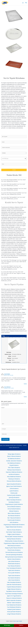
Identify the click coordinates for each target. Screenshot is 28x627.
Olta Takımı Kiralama (14, 467)
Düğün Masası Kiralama (14, 589)
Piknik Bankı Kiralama (14, 563)
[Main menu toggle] (23, 3)
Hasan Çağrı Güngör (17, 621)
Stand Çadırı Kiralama (14, 520)
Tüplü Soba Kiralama (14, 575)
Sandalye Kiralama (14, 502)
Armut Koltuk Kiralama (14, 509)
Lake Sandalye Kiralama (14, 582)
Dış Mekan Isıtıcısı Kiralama (14, 591)
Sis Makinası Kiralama (14, 458)
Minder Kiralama (14, 511)
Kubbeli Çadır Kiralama (14, 609)
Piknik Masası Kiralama (14, 545)
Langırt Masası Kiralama (14, 614)
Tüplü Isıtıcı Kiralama (14, 570)
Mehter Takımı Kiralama (14, 602)
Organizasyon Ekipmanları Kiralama (14, 543)
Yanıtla (25, 383)
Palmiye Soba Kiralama (14, 470)
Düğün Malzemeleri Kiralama (14, 527)
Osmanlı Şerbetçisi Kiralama (14, 554)
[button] (26, 3)
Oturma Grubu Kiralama (14, 530)
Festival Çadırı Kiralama (14, 495)
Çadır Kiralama (14, 491)
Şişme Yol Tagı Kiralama (14, 596)
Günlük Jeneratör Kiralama (14, 461)
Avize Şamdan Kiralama (14, 611)
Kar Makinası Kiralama (14, 463)
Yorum (3, 407)
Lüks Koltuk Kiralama (14, 561)
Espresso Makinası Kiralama (14, 472)
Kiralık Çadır (14, 493)
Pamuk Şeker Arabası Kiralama (14, 536)
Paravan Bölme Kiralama (14, 481)
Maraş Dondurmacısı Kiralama (14, 557)
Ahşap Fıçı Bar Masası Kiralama (14, 548)
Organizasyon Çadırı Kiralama (14, 504)
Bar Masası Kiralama (14, 515)
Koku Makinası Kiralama (14, 476)
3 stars (16, 337)
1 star (10, 337)
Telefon (21, 625)
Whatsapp (7, 625)
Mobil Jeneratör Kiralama (14, 600)
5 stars (23, 337)
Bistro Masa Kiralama (14, 513)
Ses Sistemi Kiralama (14, 578)
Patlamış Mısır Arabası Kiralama (14, 541)
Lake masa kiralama (14, 580)
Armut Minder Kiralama (14, 506)
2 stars (13, 337)
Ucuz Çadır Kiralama (14, 572)
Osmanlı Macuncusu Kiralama (14, 552)
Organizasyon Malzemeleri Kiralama (14, 524)
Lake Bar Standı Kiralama (14, 584)
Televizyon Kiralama (14, 479)
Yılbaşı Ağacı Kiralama (14, 454)
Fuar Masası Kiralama (14, 566)
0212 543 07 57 (16, 447)
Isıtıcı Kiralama (14, 522)
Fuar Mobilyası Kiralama (14, 607)
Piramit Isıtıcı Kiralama (14, 550)
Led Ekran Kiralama (14, 474)
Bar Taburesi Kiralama (14, 518)
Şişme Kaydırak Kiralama (14, 484)
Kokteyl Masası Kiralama (14, 539)
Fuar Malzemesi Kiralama (14, 605)
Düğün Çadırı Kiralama (14, 534)
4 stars (20, 337)
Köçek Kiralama (14, 465)
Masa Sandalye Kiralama (14, 500)
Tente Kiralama (14, 488)
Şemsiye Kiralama (14, 497)
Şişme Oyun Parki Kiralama (14, 486)
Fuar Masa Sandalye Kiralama (14, 593)
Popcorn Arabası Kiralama (14, 598)
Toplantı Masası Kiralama (14, 587)
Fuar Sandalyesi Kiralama (14, 568)
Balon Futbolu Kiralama (14, 456)
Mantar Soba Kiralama (14, 559)
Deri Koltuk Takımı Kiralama (14, 532)
